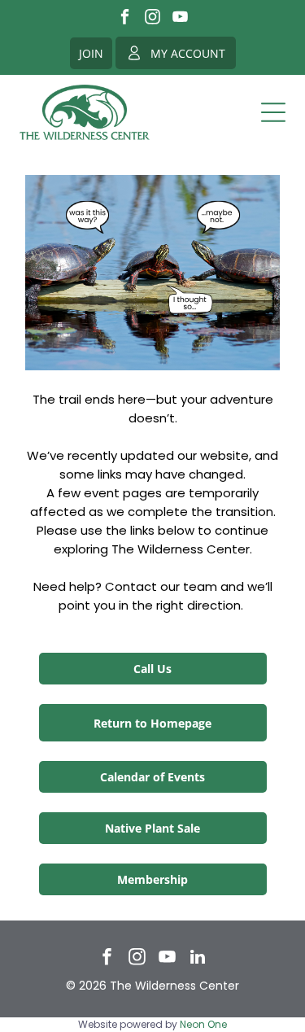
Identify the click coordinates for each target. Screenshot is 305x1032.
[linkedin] (198, 959)
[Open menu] (273, 112)
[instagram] (152, 19)
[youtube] (180, 19)
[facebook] (125, 19)
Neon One (203, 1024)
